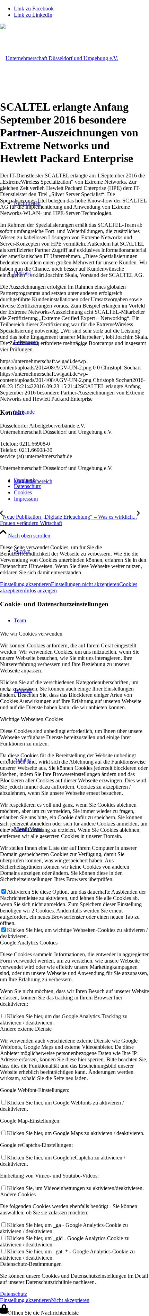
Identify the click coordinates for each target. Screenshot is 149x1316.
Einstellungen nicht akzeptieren (85, 584)
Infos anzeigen (41, 590)
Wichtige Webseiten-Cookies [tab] (31, 719)
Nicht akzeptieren (70, 1300)
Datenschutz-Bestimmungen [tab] (31, 1264)
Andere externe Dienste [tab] (26, 1029)
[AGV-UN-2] (59, 58)
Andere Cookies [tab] (18, 1194)
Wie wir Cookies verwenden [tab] (31, 634)
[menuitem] (81, 480)
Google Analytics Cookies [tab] (29, 943)
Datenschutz (13, 1294)
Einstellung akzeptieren (25, 584)
